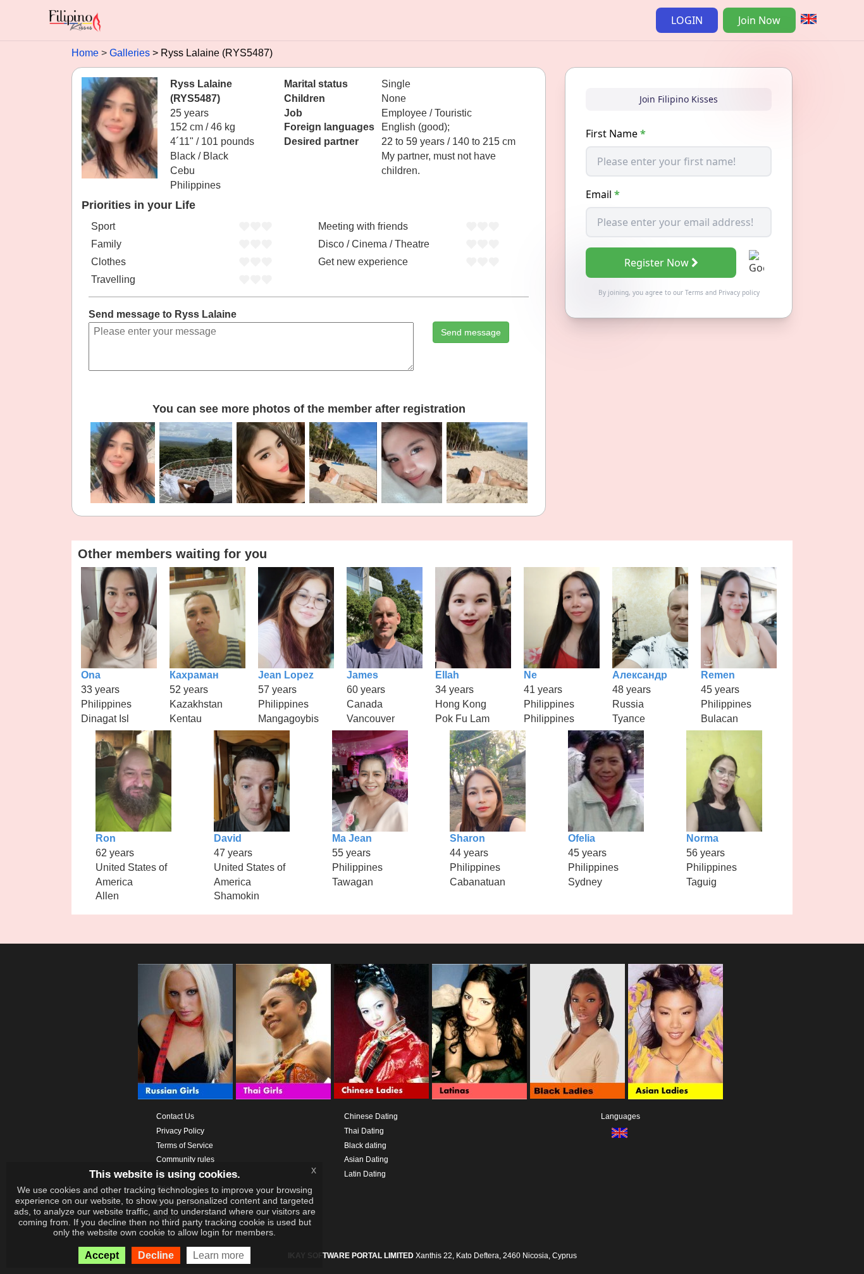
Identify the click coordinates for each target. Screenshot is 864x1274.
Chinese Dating (371, 1116)
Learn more (218, 1255)
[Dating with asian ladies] (675, 1031)
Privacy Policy (180, 1131)
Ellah (447, 675)
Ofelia (581, 838)
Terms (694, 292)
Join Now (759, 20)
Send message (471, 332)
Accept (102, 1255)
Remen (718, 675)
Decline (156, 1255)
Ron (106, 838)
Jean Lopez (286, 675)
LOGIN (687, 20)
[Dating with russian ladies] (185, 1031)
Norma (702, 838)
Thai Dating (364, 1131)
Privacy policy (739, 292)
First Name (616, 134)
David (228, 838)
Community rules (185, 1159)
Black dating (365, 1145)
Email (603, 194)
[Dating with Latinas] (479, 1031)
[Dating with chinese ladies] (381, 1031)
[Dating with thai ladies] (283, 1031)
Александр (639, 675)
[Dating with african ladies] (577, 1031)
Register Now (656, 263)
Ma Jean (352, 838)
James (362, 675)
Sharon (467, 838)
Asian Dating (366, 1159)
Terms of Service (184, 1145)
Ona (91, 675)
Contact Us (175, 1116)
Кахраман (194, 675)
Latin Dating (365, 1174)
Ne (530, 675)
